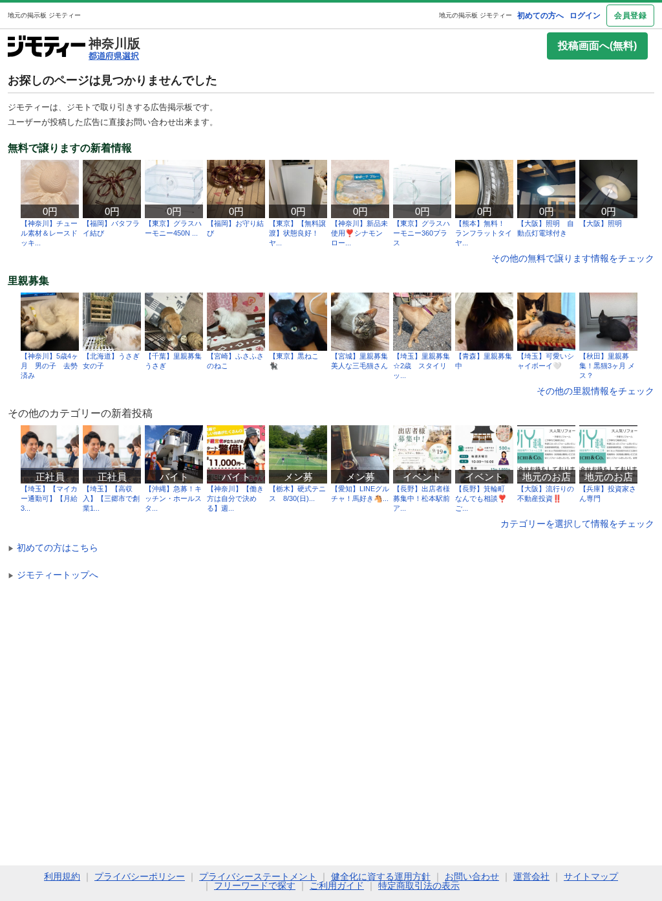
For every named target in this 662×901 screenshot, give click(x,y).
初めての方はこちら (53, 547)
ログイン (585, 15)
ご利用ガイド (337, 885)
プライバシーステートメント (258, 876)
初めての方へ (540, 15)
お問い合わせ (472, 876)
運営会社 (531, 876)
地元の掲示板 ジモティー (475, 15)
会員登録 (630, 15)
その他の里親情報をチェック (595, 390)
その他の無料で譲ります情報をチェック (572, 258)
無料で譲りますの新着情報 (70, 148)
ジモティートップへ (53, 575)
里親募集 (28, 281)
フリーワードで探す (254, 885)
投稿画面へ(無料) (597, 45)
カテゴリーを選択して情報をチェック (577, 523)
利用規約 (62, 876)
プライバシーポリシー (139, 876)
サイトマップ (591, 876)
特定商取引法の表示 (419, 885)
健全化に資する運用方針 (381, 876)
